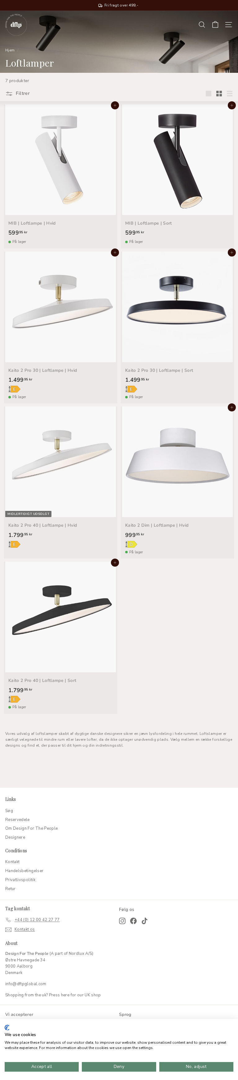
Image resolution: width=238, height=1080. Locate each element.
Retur (10, 889)
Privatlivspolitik (20, 880)
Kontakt (12, 862)
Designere (15, 837)
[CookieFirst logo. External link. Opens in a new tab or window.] (7, 1027)
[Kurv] (215, 24)
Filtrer (22, 93)
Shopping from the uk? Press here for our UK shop (53, 995)
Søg (9, 811)
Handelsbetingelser (24, 871)
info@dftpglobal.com (25, 984)
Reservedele (17, 820)
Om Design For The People (31, 828)
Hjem (10, 50)
